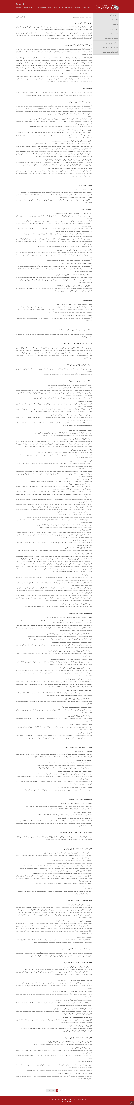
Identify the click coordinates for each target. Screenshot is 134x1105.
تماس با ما (18, 7)
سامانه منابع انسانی (28, 7)
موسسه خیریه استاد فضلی (111, 38)
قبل (60, 1090)
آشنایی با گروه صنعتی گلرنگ (110, 52)
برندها (55, 7)
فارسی (21, 4)
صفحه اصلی (89, 17)
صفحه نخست (86, 7)
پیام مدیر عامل (114, 20)
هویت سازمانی (114, 29)
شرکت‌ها (61, 7)
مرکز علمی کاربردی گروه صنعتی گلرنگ (108, 48)
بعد (53, 1090)
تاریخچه (115, 24)
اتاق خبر (50, 7)
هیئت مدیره (114, 34)
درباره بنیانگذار (114, 15)
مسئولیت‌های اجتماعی (40, 7)
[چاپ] (24, 17)
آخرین (48, 1090)
